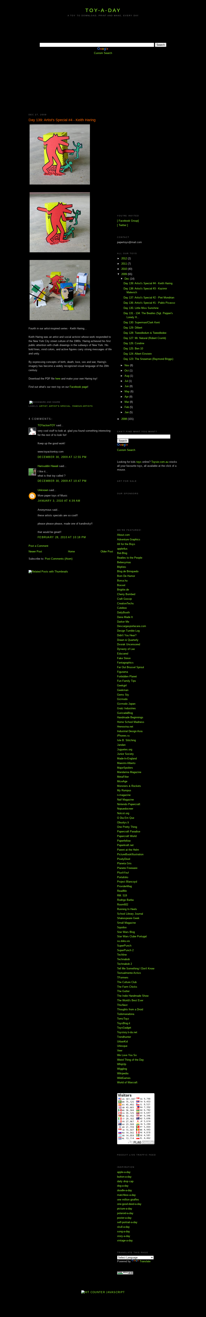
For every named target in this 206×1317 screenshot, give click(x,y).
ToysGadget (124, 1027)
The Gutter (123, 991)
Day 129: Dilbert (133, 327)
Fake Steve (124, 658)
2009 (124, 274)
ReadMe (122, 890)
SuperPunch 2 (125, 950)
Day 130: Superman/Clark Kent (142, 322)
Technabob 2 (124, 963)
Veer (119, 1050)
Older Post (107, 551)
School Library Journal (130, 913)
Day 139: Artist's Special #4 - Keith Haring (62, 120)
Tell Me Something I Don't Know (135, 968)
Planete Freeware (127, 868)
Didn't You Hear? (126, 635)
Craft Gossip (124, 598)
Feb (127, 407)
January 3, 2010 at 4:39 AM (59, 500)
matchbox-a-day (126, 1194)
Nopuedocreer (125, 808)
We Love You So (127, 1055)
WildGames (124, 1078)
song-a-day (123, 1231)
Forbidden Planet (127, 676)
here (57, 378)
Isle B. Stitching (126, 740)
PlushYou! (123, 872)
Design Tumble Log (128, 630)
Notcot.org (123, 813)
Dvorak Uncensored (128, 644)
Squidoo (122, 927)
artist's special (60, 406)
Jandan (121, 744)
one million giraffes (128, 1199)
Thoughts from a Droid (130, 1009)
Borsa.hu (122, 580)
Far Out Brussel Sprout (130, 667)
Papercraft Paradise (128, 831)
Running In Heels (127, 909)
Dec (127, 278)
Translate (145, 1261)
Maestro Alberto (126, 763)
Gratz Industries (126, 708)
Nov (127, 365)
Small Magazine (126, 922)
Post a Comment (38, 545)
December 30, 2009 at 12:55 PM (62, 457)
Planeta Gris (124, 863)
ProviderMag (124, 886)
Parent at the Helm (128, 849)
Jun (127, 386)
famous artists (82, 406)
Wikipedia (122, 1073)
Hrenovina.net (125, 726)
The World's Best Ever (130, 1000)
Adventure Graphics (128, 539)
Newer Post (35, 551)
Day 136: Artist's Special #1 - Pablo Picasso (149, 302)
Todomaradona (125, 1014)
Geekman (122, 690)
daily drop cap (125, 1181)
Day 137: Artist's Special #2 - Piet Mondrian (149, 297)
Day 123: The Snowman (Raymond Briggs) (148, 358)
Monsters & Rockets (129, 785)
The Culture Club (127, 982)
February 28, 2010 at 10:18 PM (62, 537)
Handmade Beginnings (130, 717)
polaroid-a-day (125, 1213)
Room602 (122, 904)
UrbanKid (122, 1041)
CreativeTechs (125, 603)
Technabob (123, 959)
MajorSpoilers (125, 767)
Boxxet (121, 585)
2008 (124, 418)
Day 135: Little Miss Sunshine (141, 307)
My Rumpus (124, 790)
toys (138, 461)
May (127, 391)
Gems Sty (123, 694)
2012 (124, 258)
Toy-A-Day (103, 10)
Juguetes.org (124, 749)
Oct (127, 370)
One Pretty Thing (127, 826)
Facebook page (79, 386)
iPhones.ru (123, 735)
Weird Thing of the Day (130, 1059)
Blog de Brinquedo (127, 571)
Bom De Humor (126, 575)
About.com (123, 534)
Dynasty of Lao (126, 648)
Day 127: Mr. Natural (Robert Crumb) (145, 338)
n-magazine (124, 794)
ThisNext (122, 1005)
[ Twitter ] (122, 225)
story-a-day (123, 1236)
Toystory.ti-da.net (127, 1032)
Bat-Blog (122, 553)
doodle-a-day (124, 1190)
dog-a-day (123, 1185)
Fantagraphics (125, 662)
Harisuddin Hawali (48, 466)
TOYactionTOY (46, 425)
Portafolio (122, 877)
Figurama (122, 671)
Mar (127, 401)
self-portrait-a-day (127, 1222)
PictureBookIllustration (130, 854)
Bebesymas (124, 562)
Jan (127, 412)
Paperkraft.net (125, 845)
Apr (127, 396)
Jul (127, 381)
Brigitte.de (123, 589)
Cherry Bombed (126, 594)
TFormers (122, 977)
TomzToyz (123, 1018)
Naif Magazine (125, 799)
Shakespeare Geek (128, 918)
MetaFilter (123, 776)
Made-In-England (127, 758)
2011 (124, 263)
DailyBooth (123, 612)
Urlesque (122, 1045)
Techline (122, 954)
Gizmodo (122, 699)
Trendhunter (124, 1036)
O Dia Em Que (125, 817)
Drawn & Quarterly (127, 639)
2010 (124, 268)
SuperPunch (124, 945)
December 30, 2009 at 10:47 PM (62, 480)
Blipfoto (121, 566)
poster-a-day (124, 1217)
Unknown (43, 490)
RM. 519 (122, 895)
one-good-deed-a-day (129, 1203)
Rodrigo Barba (125, 899)
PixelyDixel (123, 858)
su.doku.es (123, 941)
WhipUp (121, 1064)
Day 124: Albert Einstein (138, 353)
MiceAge (122, 781)
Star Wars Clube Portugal (132, 936)
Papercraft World (127, 836)
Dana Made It (125, 617)
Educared (122, 653)
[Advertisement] (103, 33)
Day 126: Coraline (134, 343)
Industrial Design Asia (129, 731)
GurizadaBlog (125, 712)
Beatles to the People (129, 557)
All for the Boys (126, 544)
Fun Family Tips (126, 680)
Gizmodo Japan (126, 703)
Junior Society (125, 753)
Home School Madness (130, 721)
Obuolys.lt (123, 822)
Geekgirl (122, 685)
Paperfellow (124, 840)
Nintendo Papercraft (128, 804)
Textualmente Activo (129, 972)
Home (71, 551)
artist (43, 406)
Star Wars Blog (126, 931)
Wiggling (122, 1068)
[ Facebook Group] (128, 220)
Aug (127, 375)
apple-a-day (124, 1172)
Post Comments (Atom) (58, 558)
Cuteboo (122, 607)
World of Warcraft (127, 1082)
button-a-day (124, 1176)
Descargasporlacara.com (131, 626)
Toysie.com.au (159, 461)
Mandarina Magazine (129, 772)
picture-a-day (124, 1208)
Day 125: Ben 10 (133, 348)
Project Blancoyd (127, 881)
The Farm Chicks (127, 986)
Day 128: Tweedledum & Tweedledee (145, 332)
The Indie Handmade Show (132, 995)
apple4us (122, 548)
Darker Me (123, 621)
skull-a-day (123, 1226)
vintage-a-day (125, 1240)
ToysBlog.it (123, 1023)
